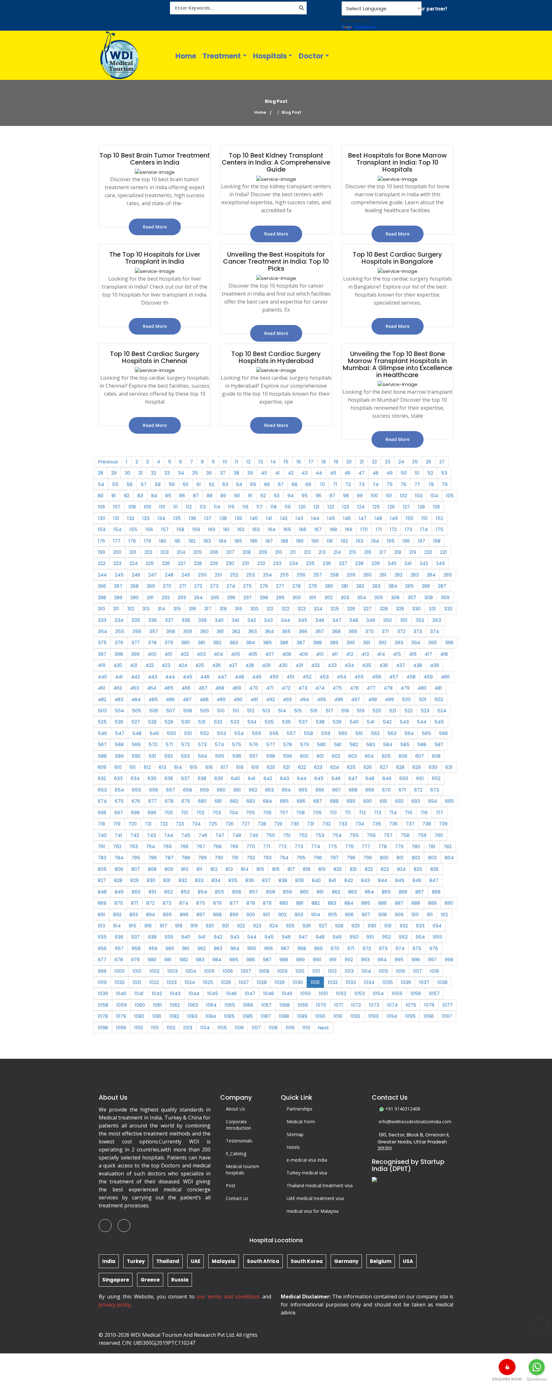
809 (169, 869)
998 (449, 959)
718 (101, 823)
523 (425, 710)
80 (100, 495)
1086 (247, 1016)
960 (169, 948)
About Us (235, 1109)
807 (135, 869)
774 (315, 846)
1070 (321, 1005)
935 (102, 936)
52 (430, 472)
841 (332, 880)
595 (219, 756)
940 (185, 936)
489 (221, 699)
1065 (230, 1005)
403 (201, 654)
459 (428, 676)
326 (351, 608)
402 (184, 654)
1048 (268, 993)
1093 (373, 1016)
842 (348, 880)
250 (202, 574)
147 (362, 518)
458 (411, 676)
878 (250, 903)
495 (321, 699)
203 (164, 552)
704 (233, 812)
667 (336, 789)
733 (343, 823)
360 (204, 631)
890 (449, 903)
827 (102, 880)
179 (147, 541)
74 (375, 484)
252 (234, 574)
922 (241, 925)
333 (102, 620)
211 (293, 552)
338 (185, 620)
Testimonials (239, 1141)
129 (436, 506)
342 (251, 620)
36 (209, 472)
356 (136, 631)
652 (436, 778)
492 (270, 699)
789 (202, 857)
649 (386, 778)
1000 (119, 971)
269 (151, 586)
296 (231, 597)
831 (167, 880)
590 (136, 756)
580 (321, 744)
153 (101, 529)
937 (135, 936)
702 (200, 812)
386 (284, 642)
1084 (210, 1016)
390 (350, 642)
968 (301, 948)
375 (102, 642)
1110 (306, 1027)
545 (439, 721)
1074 (392, 1005)
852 (168, 891)
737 (410, 823)
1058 (103, 1005)
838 (283, 880)
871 (134, 903)
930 (372, 925)
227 (182, 563)
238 (359, 563)
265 (447, 574)
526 (119, 721)
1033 (351, 982)
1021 (137, 982)
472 (286, 688)
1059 (121, 1005)
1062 (175, 1005)
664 (286, 789)
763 (133, 846)
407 (269, 654)
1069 (303, 1005)
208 (246, 552)
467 (202, 688)
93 (277, 495)
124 (360, 506)
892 (117, 914)
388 (317, 642)
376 (119, 642)
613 (162, 767)
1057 (434, 993)
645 (319, 778)
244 (102, 574)
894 (150, 914)
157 (165, 529)
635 (152, 778)
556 (274, 733)
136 (192, 518)
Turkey (136, 1261)
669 (369, 789)
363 (252, 631)
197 (421, 541)
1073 (374, 1005)
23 (387, 461)
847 (433, 880)
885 (365, 903)
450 (274, 676)
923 (257, 925)
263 (414, 574)
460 (445, 676)
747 (219, 835)
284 (392, 586)
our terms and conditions (228, 1296)
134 (161, 518)
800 (384, 857)
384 (250, 642)
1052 (341, 993)
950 (353, 936)
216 (367, 552)
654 (119, 789)
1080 (139, 1016)
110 (162, 506)
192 (344, 541)
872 (150, 903)
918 (178, 925)
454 (341, 676)
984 (216, 959)
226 (166, 563)
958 (136, 948)
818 (306, 869)
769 (234, 846)
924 (273, 925)
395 (432, 642)
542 (387, 721)
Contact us (237, 1198)
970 (335, 948)
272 (198, 586)
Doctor (311, 56)
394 (415, 642)
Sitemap (295, 1134)
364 (269, 631)
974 (399, 948)
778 (382, 846)
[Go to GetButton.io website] (536, 1379)
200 (117, 552)
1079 (121, 1016)
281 (344, 586)
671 (402, 789)
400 (152, 654)
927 (323, 925)
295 (215, 597)
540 (354, 721)
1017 (417, 971)
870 (118, 903)
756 (371, 835)
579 (304, 744)
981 (168, 959)
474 (320, 688)
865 (386, 891)
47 (361, 472)
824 (401, 869)
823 (385, 869)
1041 (139, 993)
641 (252, 778)
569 (136, 744)
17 (311, 461)
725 (213, 823)
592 (168, 756)
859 (287, 891)
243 (440, 563)
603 (352, 756)
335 (135, 620)
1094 (392, 1016)
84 (154, 495)
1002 (154, 971)
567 (102, 744)
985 (233, 959)
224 (133, 563)
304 (361, 597)
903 (299, 914)
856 (236, 891)
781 (431, 846)
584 (387, 744)
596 (236, 756)
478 (388, 688)
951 (370, 936)
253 (250, 574)
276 (264, 586)
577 (270, 744)
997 (432, 959)
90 (237, 495)
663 (269, 789)
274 (230, 586)
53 (444, 472)
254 (267, 574)
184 (222, 541)
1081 (156, 1016)
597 (253, 756)
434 (349, 665)
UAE (195, 1261)
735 (376, 823)
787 (169, 857)
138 (223, 518)
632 (102, 778)
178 (132, 541)
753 (319, 835)
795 (300, 857)
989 (300, 959)
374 (434, 631)
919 (194, 925)
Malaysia (223, 1261)
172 (393, 529)
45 (333, 472)
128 (421, 506)
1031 (315, 982)
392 (382, 642)
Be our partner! (428, 8)
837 (266, 880)
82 (126, 495)
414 (381, 654)
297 (247, 597)
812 (214, 869)
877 (234, 903)
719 (116, 823)
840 (316, 880)
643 (284, 778)
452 (307, 676)
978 (118, 959)
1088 (284, 1016)
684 (267, 801)
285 (409, 586)
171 (379, 529)
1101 (155, 1027)
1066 (248, 1005)
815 (260, 869)
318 (223, 608)
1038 (442, 982)
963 (218, 948)
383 (233, 642)
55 (115, 484)
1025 (208, 982)
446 (205, 676)
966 (268, 948)
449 (256, 676)
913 (101, 925)
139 (238, 518)
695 (449, 801)
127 (406, 506)
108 (132, 506)
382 (217, 642)
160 (211, 529)
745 (185, 835)
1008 (264, 971)
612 (147, 767)
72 (348, 484)
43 (305, 472)
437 (400, 665)
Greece (150, 1279)
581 (337, 744)
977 (102, 959)
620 (271, 767)
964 (234, 948)
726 (229, 823)
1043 (175, 993)
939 (169, 936)
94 (291, 495)
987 (267, 959)
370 (369, 631)
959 (153, 948)
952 (386, 936)
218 (397, 552)
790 (219, 857)
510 (221, 710)
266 (102, 586)
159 (196, 529)
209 (263, 552)
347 (336, 620)
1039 (103, 993)
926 (307, 925)
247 (152, 574)
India (108, 1261)
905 (332, 914)
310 (101, 608)
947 (303, 936)
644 (301, 778)
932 (404, 925)
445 (187, 676)
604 (369, 756)
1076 (429, 1005)
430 (283, 665)
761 (101, 846)
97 (332, 495)
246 (136, 574)
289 (118, 597)
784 (118, 857)
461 (101, 688)
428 (249, 665)
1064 (211, 1005)
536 (286, 721)
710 (333, 812)
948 (320, 936)
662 (253, 789)
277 (280, 586)
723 (180, 823)
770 (250, 846)
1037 (424, 982)
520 (376, 710)
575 (236, 744)
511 (236, 710)
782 (447, 846)
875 (200, 903)
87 (196, 495)
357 (153, 631)
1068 (285, 1005)
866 (403, 891)
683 (250, 801)
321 (269, 608)
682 (234, 801)
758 (405, 835)
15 (286, 461)
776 (349, 846)
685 (284, 801)
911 (430, 914)
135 (177, 518)
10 (225, 461)
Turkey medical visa (307, 1173)
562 (375, 733)
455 (359, 676)
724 (196, 823)
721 (148, 823)
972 (367, 948)
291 (150, 597)
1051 (323, 993)
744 (168, 835)
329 (400, 608)
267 (118, 586)
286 (426, 586)
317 (207, 608)
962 (201, 948)
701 (184, 812)
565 (426, 733)
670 (386, 789)
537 (303, 721)
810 (184, 869)
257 (317, 574)
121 (316, 506)
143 (299, 518)
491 (254, 699)
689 (351, 801)
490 (238, 699)
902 (282, 914)
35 (195, 472)
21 (362, 461)
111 (175, 506)
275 (247, 586)
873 (167, 903)
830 (151, 880)
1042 (157, 993)
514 (282, 710)
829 (134, 880)
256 (301, 574)
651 (420, 778)
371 (385, 631)
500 (406, 699)
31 (140, 472)
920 (210, 925)
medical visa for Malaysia (313, 1211)
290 (134, 597)
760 (438, 835)
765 (167, 846)
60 (185, 484)
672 (418, 789)
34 (181, 472)
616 (209, 767)
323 (301, 608)
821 (353, 869)
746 (202, 835)
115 (231, 506)
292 (166, 597)
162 (240, 529)
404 (218, 654)
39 (250, 472)
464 (151, 688)
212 (307, 552)
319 (238, 608)
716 (424, 812)
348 (353, 620)
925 (290, 925)
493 (287, 699)
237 (343, 563)
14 (273, 461)
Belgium (380, 1261)
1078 (103, 1016)
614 (178, 767)
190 (315, 541)
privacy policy (115, 1304)
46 (347, 472)
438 (417, 665)
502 (438, 699)
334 (118, 620)
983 (200, 959)
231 (245, 563)
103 (418, 495)
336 (152, 620)
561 (359, 733)
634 (135, 778)
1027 (244, 982)
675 (119, 801)
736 (393, 823)
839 (299, 880)
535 (269, 721)
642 (268, 778)
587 (438, 744)
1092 (355, 1016)
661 (237, 789)
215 (352, 552)
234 (293, 563)
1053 (359, 993)
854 (202, 891)
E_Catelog (236, 1153)
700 (168, 812)
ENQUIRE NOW (507, 1379)
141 (269, 518)
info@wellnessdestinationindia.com (414, 1122)
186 (253, 541)
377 (135, 642)
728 (262, 823)
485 (153, 699)
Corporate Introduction (238, 1125)
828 (118, 880)
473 (302, 688)
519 (360, 710)
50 (404, 472)
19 (336, 461)
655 (136, 789)
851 (152, 891)
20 (349, 461)
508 (187, 710)
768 (217, 846)
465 (168, 688)
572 (185, 744)
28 (100, 472)
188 (284, 541)
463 (134, 688)
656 (153, 789)
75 (390, 484)
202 (148, 552)
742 (134, 835)
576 (253, 744)
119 (288, 506)
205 (197, 552)
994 (382, 959)
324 (318, 608)
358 (170, 631)
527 (135, 721)
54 (101, 484)
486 (170, 699)
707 (284, 812)
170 (364, 529)
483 (118, 699)
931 (388, 925)
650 (403, 778)
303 (345, 597)
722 (164, 823)
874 (183, 903)
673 (434, 789)
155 (133, 529)
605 (386, 756)
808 (152, 869)
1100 (138, 1027)
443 (152, 676)
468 (219, 688)
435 (366, 665)
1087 (266, 1016)
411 (335, 654)
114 (217, 506)
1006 (228, 971)
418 (444, 654)
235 (310, 563)
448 (239, 676)
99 (360, 495)
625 (351, 767)
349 (370, 620)
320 (254, 608)
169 (348, 529)
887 (399, 903)
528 (152, 721)
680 (202, 801)
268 (134, 586)
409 (303, 654)
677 (152, 801)
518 (345, 710)
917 (163, 925)
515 (298, 710)
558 (308, 733)
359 (187, 631)
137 (207, 518)
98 (346, 495)
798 (351, 857)
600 (304, 756)
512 (250, 710)
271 (182, 586)
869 (102, 903)
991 (333, 959)
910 (415, 914)
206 (214, 552)
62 (211, 484)
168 (333, 529)
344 (285, 620)
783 (102, 857)
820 (338, 869)
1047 (250, 993)
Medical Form (301, 1122)
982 (184, 959)
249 (185, 574)
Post (230, 1185)
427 (233, 665)
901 (266, 914)
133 (146, 518)
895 (167, 914)
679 (185, 801)
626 (368, 767)
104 (434, 495)
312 (130, 608)
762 (117, 846)
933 (420, 925)
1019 (102, 982)
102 (403, 495)
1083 (192, 1016)
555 (256, 733)
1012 (332, 971)
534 (252, 721)
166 (302, 529)
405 (235, 654)
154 (117, 529)
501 (422, 699)
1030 (298, 982)
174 (424, 529)
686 (301, 801)
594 (202, 756)
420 (117, 665)
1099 (121, 1027)
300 (296, 597)
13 (260, 461)
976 (433, 948)
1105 (222, 1027)
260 (367, 574)
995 (399, 959)
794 (284, 857)
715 (408, 812)
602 (336, 756)
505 (136, 710)
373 (417, 631)
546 (102, 733)
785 (135, 857)
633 (118, 778)
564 (409, 733)
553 (221, 733)
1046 (231, 993)
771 (266, 846)
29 (114, 472)
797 (334, 857)
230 (230, 563)
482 (102, 699)
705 (250, 812)
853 (185, 891)
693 (415, 801)
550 (171, 733)
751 (287, 835)
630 (433, 767)
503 (102, 710)
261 (383, 574)
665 (303, 789)
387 (300, 642)
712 (362, 812)
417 (428, 654)
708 (300, 812)
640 (235, 778)
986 (250, 959)
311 (116, 608)
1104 (205, 1027)
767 (200, 846)
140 (254, 518)
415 (397, 654)
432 (315, 665)
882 (315, 903)
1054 (378, 993)
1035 (387, 982)
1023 (172, 982)
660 (221, 789)
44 (319, 472)
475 (337, 688)
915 (132, 925)
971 (351, 948)
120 (302, 506)
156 (149, 529)
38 (236, 472)
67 (281, 484)
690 (367, 801)
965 (251, 948)
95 (305, 495)
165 (287, 529)
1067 (266, 1005)
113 (203, 506)
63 (225, 484)
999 (102, 971)
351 (404, 620)
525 (102, 721)
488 (204, 699)
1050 (305, 993)
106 (101, 506)
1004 (191, 971)
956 (102, 948)
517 (329, 710)
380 (185, 642)
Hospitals (270, 56)
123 (345, 506)
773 (299, 846)
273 (214, 586)
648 (369, 778)
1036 (406, 982)
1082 (174, 1016)
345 (302, 620)
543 (404, 721)
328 (383, 608)
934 (437, 925)
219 (412, 552)
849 (119, 891)
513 (266, 710)
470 (253, 688)
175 (439, 529)
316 (192, 608)
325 (334, 608)
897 (200, 914)
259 (351, 574)
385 (267, 642)
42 (291, 472)
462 (117, 688)
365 (286, 631)
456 (376, 676)
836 (249, 880)
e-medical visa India (307, 1160)
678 (169, 801)
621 (286, 767)
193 (359, 541)
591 (152, 756)
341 (235, 620)
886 (382, 903)
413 (365, 654)
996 (415, 959)
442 (135, 676)
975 (416, 948)
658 (187, 789)
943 (234, 936)
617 (224, 767)
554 (239, 733)
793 (267, 857)
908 (382, 914)
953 (403, 936)
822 (369, 869)
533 (234, 721)
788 (185, 857)
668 (353, 789)
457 (393, 676)
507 (170, 710)
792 (251, 857)
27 (442, 461)
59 (172, 484)
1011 (316, 971)
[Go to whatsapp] (537, 1367)
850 (136, 891)
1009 (282, 971)
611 (133, 767)
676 (136, 801)
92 (263, 495)
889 (432, 903)
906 (349, 914)
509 (204, 710)
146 (347, 518)
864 (369, 891)
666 (320, 789)
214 (337, 552)
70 (322, 484)
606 (403, 756)
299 (280, 597)
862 (336, 891)
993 (365, 959)
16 (298, 461)
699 (152, 812)
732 (326, 823)
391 (366, 642)
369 (353, 631)
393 (399, 642)
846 (416, 880)
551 (188, 733)
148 (378, 518)
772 (282, 846)
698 (135, 812)
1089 (302, 1016)
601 (320, 756)
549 (154, 733)
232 (261, 563)
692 (399, 801)
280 (329, 586)
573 (202, 744)
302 (328, 597)
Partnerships (299, 1109)
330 (416, 608)
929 (355, 925)
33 (167, 472)
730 (294, 823)
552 (204, 733)
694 (432, 801)
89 (223, 495)
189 (299, 541)
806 (119, 869)
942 (218, 936)
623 (318, 767)
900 (250, 914)
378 (152, 642)
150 (409, 518)
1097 (447, 1016)
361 (220, 631)
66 (267, 484)
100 (374, 495)
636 (169, 778)
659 (204, 789)
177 (116, 541)
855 (219, 891)
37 (223, 472)
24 (401, 461)
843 (365, 880)
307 (412, 597)
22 (374, 461)
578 (287, 744)
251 (218, 574)
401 (168, 654)
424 (182, 665)
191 (330, 541)
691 (383, 801)
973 (383, 948)
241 (408, 563)
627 (384, 767)
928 (339, 925)
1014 (366, 971)
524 (441, 710)
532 (218, 721)
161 (226, 529)
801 (400, 857)
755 (354, 835)
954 (420, 936)
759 (422, 835)
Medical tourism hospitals (242, 1169)
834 (215, 880)
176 (101, 541)
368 (336, 631)
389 (334, 642)
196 (406, 541)
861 (320, 891)
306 (395, 597)
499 (389, 699)
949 (337, 936)
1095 (410, 1016)
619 (255, 767)
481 (438, 688)
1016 (400, 971)
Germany (346, 1261)
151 (424, 518)
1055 (397, 993)
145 (331, 518)
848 (102, 891)
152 (439, 518)
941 (202, 936)
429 (266, 665)
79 (445, 484)
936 (119, 936)
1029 (280, 982)
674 (102, 801)
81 (113, 495)
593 (185, 756)
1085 (229, 1016)
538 (320, 721)
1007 (246, 971)
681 (218, 801)
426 (216, 665)
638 (202, 778)
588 (102, 756)
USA (408, 1261)
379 (169, 642)
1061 (157, 1005)
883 (332, 903)
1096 (429, 1016)
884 (348, 903)
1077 (447, 1005)
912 (444, 914)
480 (422, 688)
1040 (121, 993)
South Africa (263, 1261)
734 (359, 823)
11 (236, 461)
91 (250, 495)
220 (428, 552)
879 (267, 903)
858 (270, 891)
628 (400, 767)
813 (229, 869)
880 (284, 903)
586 (422, 744)
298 (264, 597)
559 (325, 733)
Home (185, 56)
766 (184, 846)
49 (390, 472)
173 (408, 529)
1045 (212, 993)
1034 (369, 982)
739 (443, 823)
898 (217, 914)
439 (434, 665)
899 (234, 914)
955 (437, 936)
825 (418, 869)
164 (271, 529)
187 (269, 541)
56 (129, 484)
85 (168, 495)
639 (218, 778)
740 (102, 835)
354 (102, 631)
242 (424, 563)
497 (355, 699)
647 (353, 778)
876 (217, 903)
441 (119, 676)
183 (207, 541)
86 (182, 495)
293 (182, 597)
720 (132, 823)
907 (366, 914)
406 (252, 654)
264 (431, 574)
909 (399, 914)
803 (432, 857)
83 (140, 495)
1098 (103, 1027)
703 (216, 812)
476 (354, 688)
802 (416, 857)
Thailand (167, 1261)
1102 (171, 1027)
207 (230, 552)
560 (342, 733)
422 (149, 665)
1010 (299, 971)
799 (367, 857)
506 (153, 710)
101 (389, 495)
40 (264, 472)
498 (372, 699)
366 (303, 631)
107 (116, 506)
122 (330, 506)
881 (299, 903)
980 (152, 959)
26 (428, 461)
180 (162, 541)
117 (260, 506)
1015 (383, 971)
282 (360, 586)
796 (317, 857)
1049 (287, 993)
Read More (155, 227)
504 (119, 710)
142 (284, 518)
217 (382, 552)
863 (352, 891)
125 (376, 506)
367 (319, 631)
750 (270, 835)
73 (361, 484)
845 (399, 880)
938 (152, 936)
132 (130, 518)
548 (137, 733)
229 (214, 563)
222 (101, 563)
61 (198, 484)
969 (318, 948)
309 (445, 597)
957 (119, 948)
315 (177, 608)
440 (102, 676)
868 (436, 891)
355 (119, 631)
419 (101, 665)
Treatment (222, 56)
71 (335, 484)
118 (274, 506)
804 (449, 857)
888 (415, 903)
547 (119, 733)
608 (436, 756)
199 (101, 552)
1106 (239, 1027)
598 (270, 756)
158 (180, 529)
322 (285, 608)
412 (349, 654)
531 (202, 721)
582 (353, 744)
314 (161, 608)
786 (152, 857)
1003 (172, 971)
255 (284, 574)
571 (169, 744)
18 (323, 461)
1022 (154, 982)
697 (118, 812)
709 (317, 812)
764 (150, 846)
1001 (137, 971)
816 (276, 869)
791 (235, 857)
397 (102, 654)
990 (317, 959)
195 (391, 541)
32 (153, 472)
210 (278, 552)
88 (209, 495)
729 (278, 823)
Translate (364, 27)
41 (277, 472)
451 (291, 676)
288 (102, 597)
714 (393, 812)
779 (399, 846)
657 (170, 789)
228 (198, 563)
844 (382, 880)
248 (169, 574)
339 (202, 620)
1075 (411, 1005)
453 (324, 676)
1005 (209, 971)
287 (442, 586)
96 (318, 495)
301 (312, 597)
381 (201, 642)
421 (133, 665)
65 (253, 484)
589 (119, 756)
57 (144, 484)
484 (136, 699)
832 (183, 880)
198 (437, 541)
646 (336, 778)
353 (436, 620)
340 (219, 620)
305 (378, 597)
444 (170, 676)
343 (268, 620)
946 (286, 936)
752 (303, 835)
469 (236, 688)
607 (419, 756)
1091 (338, 1016)
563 (391, 733)
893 (133, 914)
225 (150, 563)
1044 (193, 993)
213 (322, 552)
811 (199, 869)
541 (371, 721)
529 (169, 721)
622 (302, 767)
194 (375, 541)
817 (291, 869)
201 (132, 552)
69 (308, 484)
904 (315, 914)
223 (117, 563)
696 (102, 812)
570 (153, 744)
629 (416, 767)
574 (219, 744)
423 (166, 665)
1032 (333, 982)
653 (102, 789)
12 (248, 461)
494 (304, 699)
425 (199, 665)
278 (296, 586)
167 (318, 529)
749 (253, 835)
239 (376, 563)
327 (367, 608)
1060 (140, 1005)
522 (408, 710)
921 (225, 925)
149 (394, 518)
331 (432, 608)
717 (439, 812)
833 (199, 880)
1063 (193, 1005)
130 (101, 518)
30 (127, 472)
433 (332, 665)
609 (102, 767)
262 (398, 574)
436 (383, 665)
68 (294, 484)
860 (304, 891)
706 (267, 812)
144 (315, 518)
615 (193, 767)
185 (238, 541)
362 (236, 631)
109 (147, 506)
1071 (338, 1005)
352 (420, 620)
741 (118, 835)
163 (256, 529)
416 (413, 654)
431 (299, 665)
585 (405, 744)
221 (443, 552)
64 (239, 484)
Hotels (293, 1147)
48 (375, 472)
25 (415, 461)
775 (332, 846)
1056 (415, 993)
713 (377, 812)
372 (401, 631)
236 (327, 563)
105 (450, 495)
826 (434, 869)
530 (185, 721)
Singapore (115, 1279)
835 (232, 880)
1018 (434, 971)
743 (151, 835)
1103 (187, 1027)
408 (286, 654)
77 (417, 484)
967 (285, 948)
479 (405, 688)
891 (101, 914)
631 (449, 767)
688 (334, 801)
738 (426, 823)
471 (270, 688)
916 (148, 925)
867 (419, 891)
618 (239, 767)
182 (191, 541)
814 (245, 869)
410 (320, 654)
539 (337, 721)
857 (253, 891)
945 (269, 936)
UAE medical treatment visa (315, 1198)
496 (338, 699)
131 (116, 518)
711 (348, 812)
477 (371, 688)
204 (181, 552)
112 (189, 506)
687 (317, 801)
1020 (120, 982)
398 (118, 654)
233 (277, 563)
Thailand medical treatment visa (320, 1185)
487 (187, 699)
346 (319, 620)
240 (392, 563)
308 (428, 597)
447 (222, 676)
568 (119, 744)
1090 (320, 1016)
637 (185, 778)
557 (291, 733)
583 (370, 744)
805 (102, 869)
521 (392, 710)
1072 (356, 1005)
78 (431, 484)
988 (284, 959)
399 (135, 654)
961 (185, 948)
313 (146, 608)
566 (443, 733)
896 (184, 914)
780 (415, 846)
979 (135, 959)
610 (118, 767)
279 (313, 586)
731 (310, 823)
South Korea (307, 1261)
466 (185, 688)
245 (119, 574)
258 (334, 574)
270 (167, 586)
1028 (262, 982)
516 (314, 710)
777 (366, 846)
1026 (226, 982)
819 (322, 869)
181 (177, 541)
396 (449, 642)
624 (334, 767)
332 (448, 608)
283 (376, 586)
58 (158, 484)
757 (388, 835)
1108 (273, 1027)
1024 (190, 982)
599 (287, 756)
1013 (349, 971)
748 (236, 835)
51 (417, 472)
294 (198, 597)
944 (252, 936)
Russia (179, 1279)
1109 (290, 1027)
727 (245, 823)
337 (169, 620)
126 (391, 506)
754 (336, 835)
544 (421, 721)
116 (245, 506)
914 (117, 925)
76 (403, 484)
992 (349, 959)
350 (387, 620)
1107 (256, 1027)
